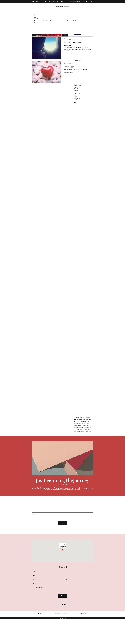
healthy (88, 421)
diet (74, 421)
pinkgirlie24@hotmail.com (74, 1)
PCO (83, 415)
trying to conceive (80, 431)
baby (84, 417)
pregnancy (76, 427)
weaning (86, 431)
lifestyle (75, 425)
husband (79, 423)
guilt (85, 421)
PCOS (86, 415)
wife (90, 431)
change (75, 419)
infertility (83, 423)
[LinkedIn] (86, 1)
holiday (75, 423)
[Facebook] (82, 1)
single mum (88, 427)
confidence (79, 419)
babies (81, 417)
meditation (80, 425)
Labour (76, 415)
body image (88, 417)
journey (87, 423)
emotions (82, 421)
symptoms (85, 429)
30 (74, 415)
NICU (80, 415)
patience (84, 425)
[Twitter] (84, 1)
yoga (75, 433)
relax (85, 427)
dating (84, 419)
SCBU (89, 415)
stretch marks (79, 429)
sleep (75, 429)
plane (88, 425)
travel (75, 431)
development (88, 419)
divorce (77, 421)
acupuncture (76, 417)
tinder (89, 429)
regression (81, 427)
